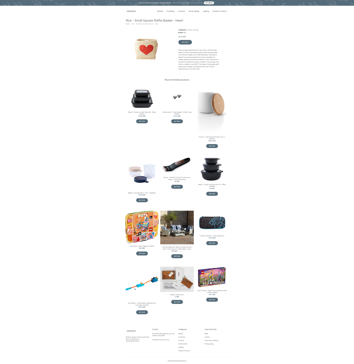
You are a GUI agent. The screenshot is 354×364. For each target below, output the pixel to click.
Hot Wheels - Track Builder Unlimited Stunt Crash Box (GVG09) (142, 304)
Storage (195, 30)
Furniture (181, 11)
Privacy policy (209, 344)
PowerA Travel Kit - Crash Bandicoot (212, 236)
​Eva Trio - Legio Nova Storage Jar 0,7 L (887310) (212, 138)
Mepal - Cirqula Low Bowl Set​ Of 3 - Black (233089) (212, 185)
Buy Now (185, 42)
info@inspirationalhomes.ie (160, 340)
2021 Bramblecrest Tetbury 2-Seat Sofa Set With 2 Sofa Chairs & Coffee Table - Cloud (177, 248)
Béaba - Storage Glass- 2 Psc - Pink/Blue (142, 193)
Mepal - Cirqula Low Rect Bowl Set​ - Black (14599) (142, 113)
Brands (160, 11)
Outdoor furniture (219, 11)
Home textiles (194, 11)
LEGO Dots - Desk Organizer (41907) (142, 246)
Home (128, 24)
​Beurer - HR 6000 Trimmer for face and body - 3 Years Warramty (177, 178)
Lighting (206, 11)
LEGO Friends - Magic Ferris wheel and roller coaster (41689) (212, 291)
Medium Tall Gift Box (177, 295)
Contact (207, 337)
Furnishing (170, 11)
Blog (206, 333)
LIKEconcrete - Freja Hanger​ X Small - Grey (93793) (177, 113)
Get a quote (209, 3)
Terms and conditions (211, 340)
